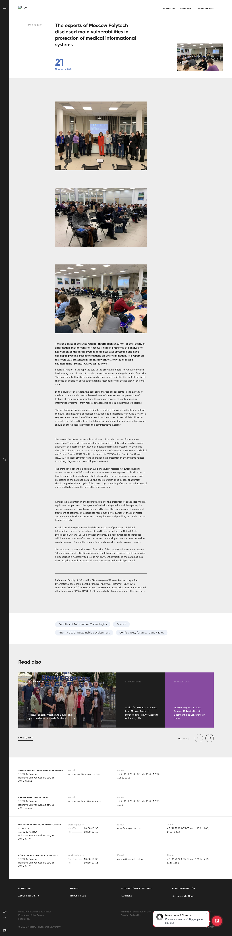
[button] (209, 738)
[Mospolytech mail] (211, 912)
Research (185, 8)
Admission (169, 8)
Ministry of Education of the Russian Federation (136, 913)
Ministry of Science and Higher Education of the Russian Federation (34, 915)
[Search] (4, 459)
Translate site (205, 8)
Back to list (35, 25)
